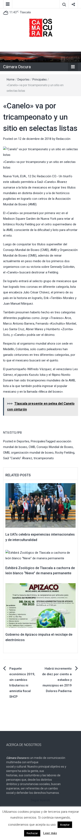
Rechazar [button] (32, 833)
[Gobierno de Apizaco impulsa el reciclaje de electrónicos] (40, 605)
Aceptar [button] (65, 824)
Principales (39, 79)
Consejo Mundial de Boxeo (55, 447)
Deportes (23, 79)
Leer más (50, 833)
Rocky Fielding (64, 452)
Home (11, 79)
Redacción (63, 139)
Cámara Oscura (17, 66)
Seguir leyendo (40, 800)
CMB (32, 447)
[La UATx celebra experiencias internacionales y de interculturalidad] (40, 505)
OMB (6, 452)
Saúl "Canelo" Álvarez (17, 458)
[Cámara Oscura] (40, 57)
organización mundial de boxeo (32, 452)
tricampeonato (44, 458)
